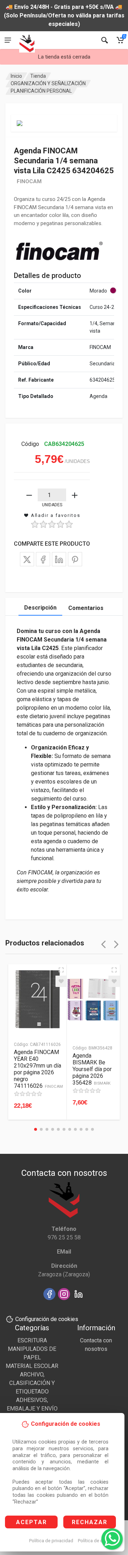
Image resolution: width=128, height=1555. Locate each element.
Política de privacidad (51, 1540)
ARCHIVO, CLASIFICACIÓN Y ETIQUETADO (32, 1383)
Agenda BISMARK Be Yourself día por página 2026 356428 (92, 1069)
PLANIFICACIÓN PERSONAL (41, 91)
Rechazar (89, 1522)
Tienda (38, 76)
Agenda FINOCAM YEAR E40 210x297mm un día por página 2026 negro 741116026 (38, 1069)
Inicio (16, 76)
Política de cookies (97, 1540)
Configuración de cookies (46, 1319)
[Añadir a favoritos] (61, 981)
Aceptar (31, 1522)
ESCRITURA (32, 1340)
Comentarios (85, 608)
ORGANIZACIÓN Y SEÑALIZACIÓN (48, 83)
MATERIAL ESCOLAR (32, 1366)
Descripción (40, 607)
